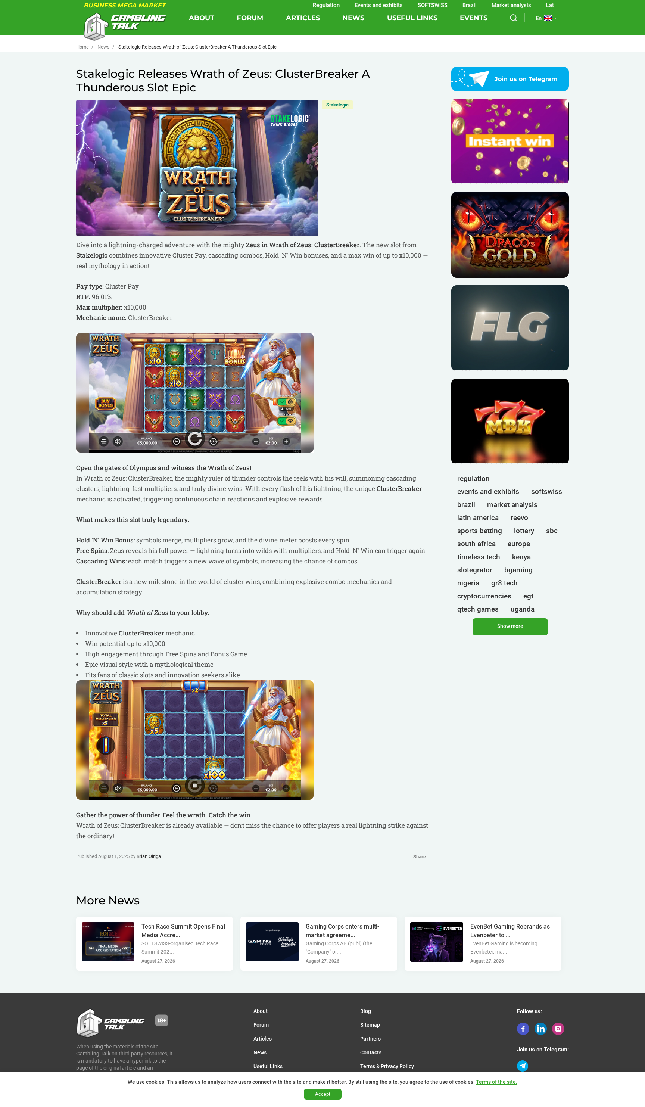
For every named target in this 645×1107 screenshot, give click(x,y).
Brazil (433, 5)
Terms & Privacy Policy (387, 1066)
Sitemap (370, 1025)
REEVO (519, 517)
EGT (528, 596)
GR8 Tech (504, 583)
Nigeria (468, 583)
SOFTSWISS (396, 5)
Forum (250, 18)
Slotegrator (474, 570)
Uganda (523, 609)
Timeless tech (478, 557)
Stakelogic (337, 105)
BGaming (518, 570)
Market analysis (475, 5)
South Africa (476, 543)
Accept (322, 1094)
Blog (365, 1011)
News (353, 18)
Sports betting (479, 530)
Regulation (290, 5)
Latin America (527, 5)
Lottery (524, 530)
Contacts (370, 1052)
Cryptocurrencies (484, 596)
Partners (370, 1039)
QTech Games (478, 609)
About (201, 18)
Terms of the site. (496, 1082)
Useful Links (412, 18)
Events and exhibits (342, 5)
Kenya (521, 557)
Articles (303, 18)
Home (82, 47)
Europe (519, 543)
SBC (552, 530)
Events (473, 18)
